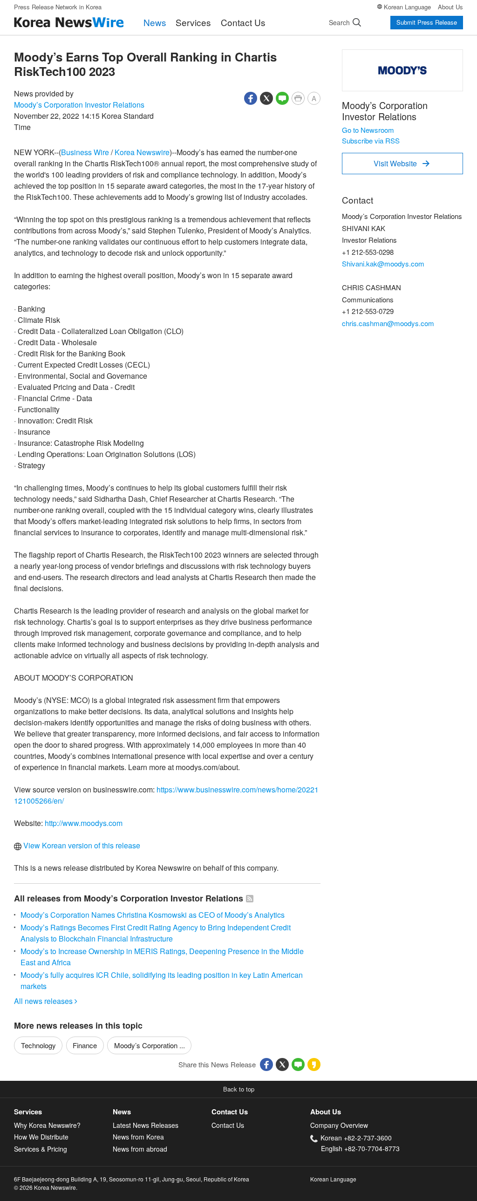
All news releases (45, 1001)
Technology (38, 1045)
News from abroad (140, 1148)
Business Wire (85, 152)
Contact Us (243, 22)
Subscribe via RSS (371, 140)
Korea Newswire (142, 152)
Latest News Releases (145, 1125)
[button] (250, 97)
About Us (450, 6)
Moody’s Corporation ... (149, 1045)
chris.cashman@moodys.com (388, 323)
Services (193, 22)
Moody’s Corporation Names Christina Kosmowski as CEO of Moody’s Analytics (152, 914)
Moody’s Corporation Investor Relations (79, 104)
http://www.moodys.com (84, 823)
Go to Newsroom (368, 130)
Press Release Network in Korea (58, 6)
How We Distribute (41, 1136)
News (154, 22)
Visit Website (401, 163)
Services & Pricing (40, 1148)
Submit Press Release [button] (426, 22)
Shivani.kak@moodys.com (383, 263)
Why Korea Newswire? (47, 1125)
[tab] (63, 1111)
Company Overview (339, 1125)
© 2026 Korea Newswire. (45, 1187)
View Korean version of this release (80, 845)
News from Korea (138, 1136)
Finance (85, 1045)
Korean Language (407, 6)
